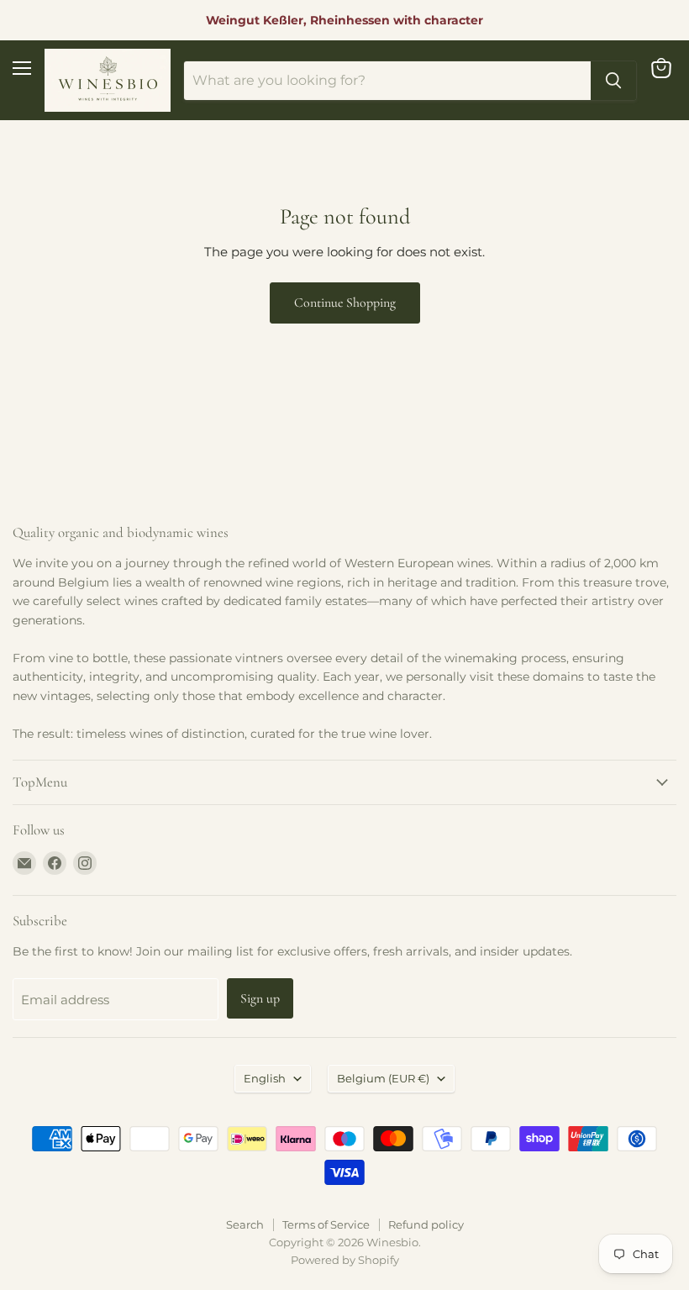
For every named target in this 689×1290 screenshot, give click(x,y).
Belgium (383, 1078)
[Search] (613, 80)
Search (245, 1224)
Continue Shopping (345, 302)
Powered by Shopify (345, 1259)
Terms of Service (326, 1224)
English (265, 1078)
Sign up (260, 998)
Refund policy (426, 1224)
